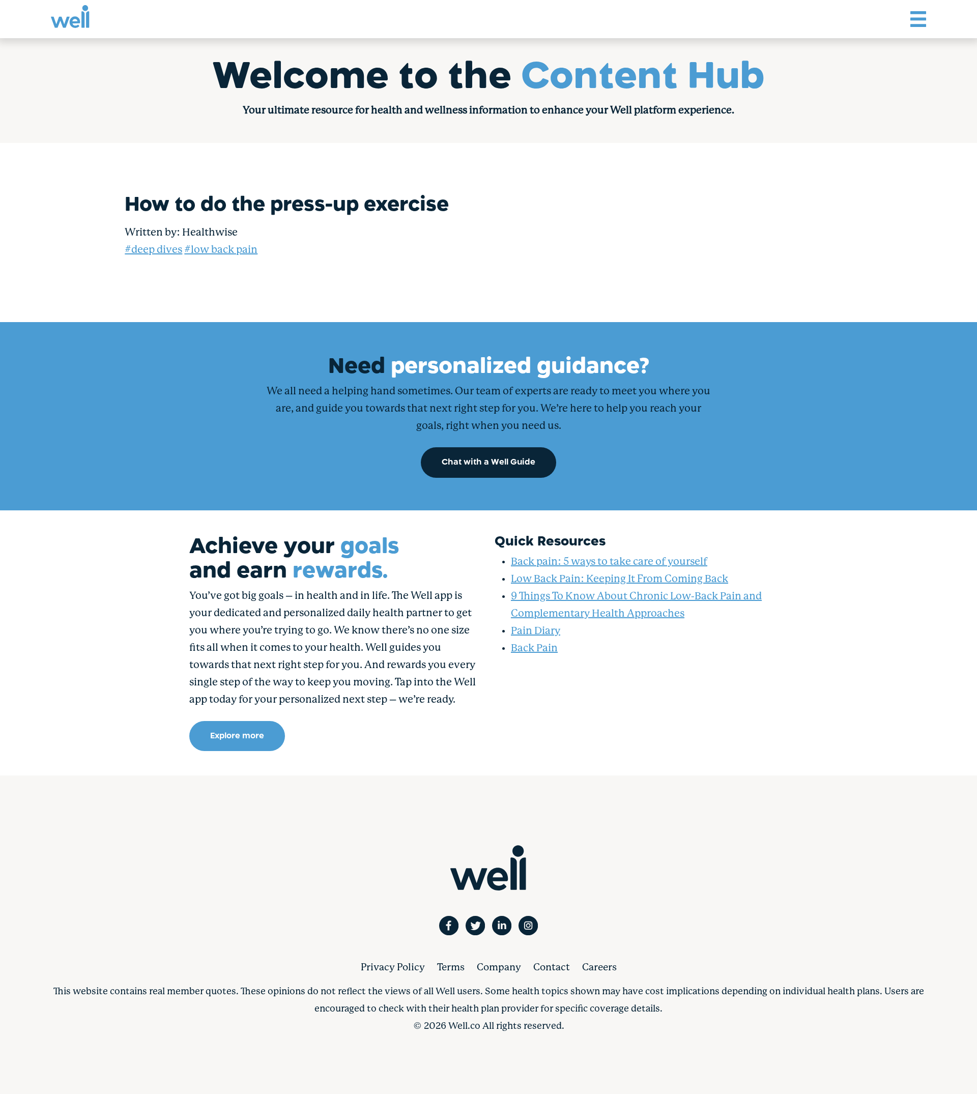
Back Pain (534, 648)
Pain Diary (535, 631)
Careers (599, 967)
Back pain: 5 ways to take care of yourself (609, 562)
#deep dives (153, 250)
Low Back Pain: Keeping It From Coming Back (619, 579)
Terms (451, 967)
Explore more (237, 736)
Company (499, 967)
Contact (551, 967)
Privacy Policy (393, 967)
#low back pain (220, 250)
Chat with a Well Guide (488, 462)
